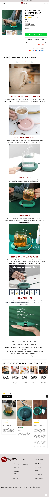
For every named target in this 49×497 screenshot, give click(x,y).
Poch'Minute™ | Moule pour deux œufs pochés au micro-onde (24, 379)
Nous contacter (26, 461)
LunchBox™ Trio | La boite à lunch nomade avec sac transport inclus (15, 379)
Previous (3, 19)
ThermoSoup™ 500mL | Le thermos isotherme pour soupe (43, 379)
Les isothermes (16, 470)
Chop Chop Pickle (9, 491)
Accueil (15, 461)
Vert (27, 24)
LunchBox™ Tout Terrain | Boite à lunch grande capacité (6, 379)
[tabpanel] (4, 32)
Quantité (27, 28)
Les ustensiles (16, 476)
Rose (32, 24)
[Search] (44, 3)
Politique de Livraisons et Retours (38, 469)
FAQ (24, 459)
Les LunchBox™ (16, 464)
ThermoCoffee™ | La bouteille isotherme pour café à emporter (34, 379)
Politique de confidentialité (38, 473)
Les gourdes (16, 467)
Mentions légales (39, 459)
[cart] (47, 3)
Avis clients (16, 478)
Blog (14, 480)
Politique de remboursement (39, 477)
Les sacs (15, 473)
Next (20, 19)
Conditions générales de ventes (38, 463)
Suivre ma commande (25, 465)
